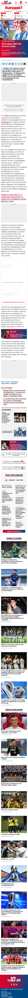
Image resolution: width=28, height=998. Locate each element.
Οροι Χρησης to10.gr (6, 994)
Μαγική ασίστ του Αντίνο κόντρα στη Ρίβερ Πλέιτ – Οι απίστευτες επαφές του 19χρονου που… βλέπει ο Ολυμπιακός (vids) (14, 393)
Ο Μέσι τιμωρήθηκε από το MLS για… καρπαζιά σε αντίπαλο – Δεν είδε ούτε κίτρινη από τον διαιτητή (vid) (7, 497)
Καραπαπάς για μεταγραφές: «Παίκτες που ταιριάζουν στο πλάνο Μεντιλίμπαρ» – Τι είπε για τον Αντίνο (13, 54)
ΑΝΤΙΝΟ (7, 382)
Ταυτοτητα (4, 991)
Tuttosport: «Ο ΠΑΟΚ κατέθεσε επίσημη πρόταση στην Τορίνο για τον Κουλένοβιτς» (6, 521)
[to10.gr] (6, 3)
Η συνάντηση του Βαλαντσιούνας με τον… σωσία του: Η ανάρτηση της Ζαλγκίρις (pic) (21, 489)
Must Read (20, 480)
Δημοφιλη (12, 480)
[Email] (24, 64)
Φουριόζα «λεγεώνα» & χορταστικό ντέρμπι (19, 525)
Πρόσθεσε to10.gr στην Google (15, 110)
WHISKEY (10, 996)
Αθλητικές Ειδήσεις (20, 467)
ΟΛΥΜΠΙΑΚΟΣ (13, 383)
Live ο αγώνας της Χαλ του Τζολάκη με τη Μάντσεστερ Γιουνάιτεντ (20, 500)
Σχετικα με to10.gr (6, 993)
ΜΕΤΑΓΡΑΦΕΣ (5, 383)
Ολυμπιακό (5, 122)
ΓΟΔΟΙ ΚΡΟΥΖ (14, 382)
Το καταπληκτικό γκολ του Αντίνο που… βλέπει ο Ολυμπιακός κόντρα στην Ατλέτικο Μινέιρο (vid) (14, 401)
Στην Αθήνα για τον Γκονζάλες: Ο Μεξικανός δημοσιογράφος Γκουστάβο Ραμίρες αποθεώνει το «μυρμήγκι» (21, 513)
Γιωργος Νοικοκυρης (7, 60)
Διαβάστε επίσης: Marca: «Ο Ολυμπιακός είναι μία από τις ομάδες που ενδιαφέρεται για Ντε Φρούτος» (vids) (13, 198)
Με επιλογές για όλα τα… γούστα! (7, 486)
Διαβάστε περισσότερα (14, 531)
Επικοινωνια (4, 995)
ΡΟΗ (6, 480)
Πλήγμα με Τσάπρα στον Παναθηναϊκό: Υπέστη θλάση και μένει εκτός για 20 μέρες (6, 510)
